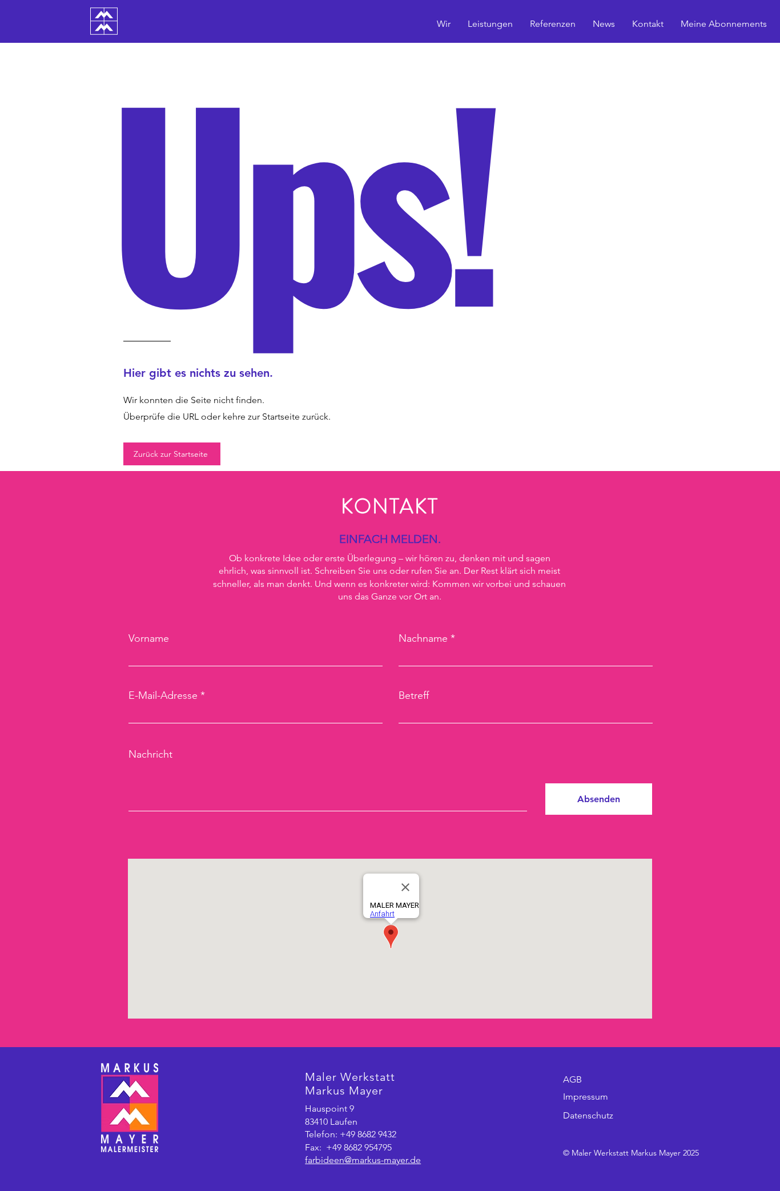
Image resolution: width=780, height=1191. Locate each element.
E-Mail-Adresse (163, 695)
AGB (572, 1079)
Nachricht (150, 754)
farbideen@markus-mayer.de (363, 1159)
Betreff (414, 695)
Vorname (148, 638)
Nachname (423, 638)
